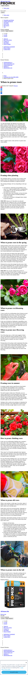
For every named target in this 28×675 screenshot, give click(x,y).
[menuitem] (15, 33)
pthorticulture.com (8, 67)
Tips (5, 27)
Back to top (3, 614)
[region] (14, 667)
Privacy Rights (7, 44)
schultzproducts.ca (8, 62)
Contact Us (6, 41)
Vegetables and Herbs (9, 20)
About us (6, 38)
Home (5, 75)
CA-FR (5, 35)
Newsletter (6, 42)
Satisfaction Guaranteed (9, 46)
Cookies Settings (9, 50)
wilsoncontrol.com (8, 65)
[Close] (26, 662)
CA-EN (2, 30)
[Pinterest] (14, 87)
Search (2, 12)
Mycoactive (6, 25)
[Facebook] (14, 88)
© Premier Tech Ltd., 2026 (8, 73)
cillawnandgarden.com (9, 63)
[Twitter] (14, 90)
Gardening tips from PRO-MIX (11, 77)
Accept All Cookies (14, 672)
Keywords (3, 10)
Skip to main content (5, 1)
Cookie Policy (7, 49)
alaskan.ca (6, 66)
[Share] (14, 93)
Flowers (16, 85)
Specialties (6, 22)
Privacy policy (7, 669)
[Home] (8, 4)
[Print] (14, 91)
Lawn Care (6, 24)
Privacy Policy (7, 48)
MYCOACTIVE (8, 40)
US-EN (5, 36)
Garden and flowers (8, 21)
